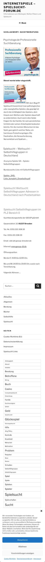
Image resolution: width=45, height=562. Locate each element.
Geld (7, 410)
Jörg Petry (8, 431)
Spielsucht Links (11, 351)
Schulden (8, 465)
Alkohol (7, 364)
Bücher (7, 312)
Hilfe (7, 427)
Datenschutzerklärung (24, 559)
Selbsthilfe (8, 317)
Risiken (7, 461)
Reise (6, 458)
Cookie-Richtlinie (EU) (13, 337)
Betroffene (11, 376)
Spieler (8, 489)
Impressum (37, 559)
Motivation (9, 446)
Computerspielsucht (11, 393)
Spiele (7, 480)
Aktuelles (8, 297)
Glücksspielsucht (10, 423)
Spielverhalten (10, 500)
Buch (8, 384)
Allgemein (8, 302)
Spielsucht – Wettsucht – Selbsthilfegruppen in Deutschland (17, 152)
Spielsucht (8, 322)
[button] (41, 511)
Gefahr (7, 406)
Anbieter (7, 367)
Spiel (7, 476)
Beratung (8, 307)
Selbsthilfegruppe (11, 469)
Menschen (8, 443)
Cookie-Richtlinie (10, 559)
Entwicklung (8, 396)
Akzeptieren (22, 540)
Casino (8, 389)
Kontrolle (8, 435)
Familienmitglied (10, 403)
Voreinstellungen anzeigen (22, 553)
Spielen (8, 484)
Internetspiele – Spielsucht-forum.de (20, 7)
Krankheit (8, 439)
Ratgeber (8, 455)
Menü (23, 23)
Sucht (9, 505)
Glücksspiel (12, 419)
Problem (9, 450)
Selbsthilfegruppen (10, 472)
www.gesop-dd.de (19, 246)
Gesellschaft (8, 415)
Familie (7, 400)
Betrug (7, 380)
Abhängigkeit (9, 361)
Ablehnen (22, 547)
